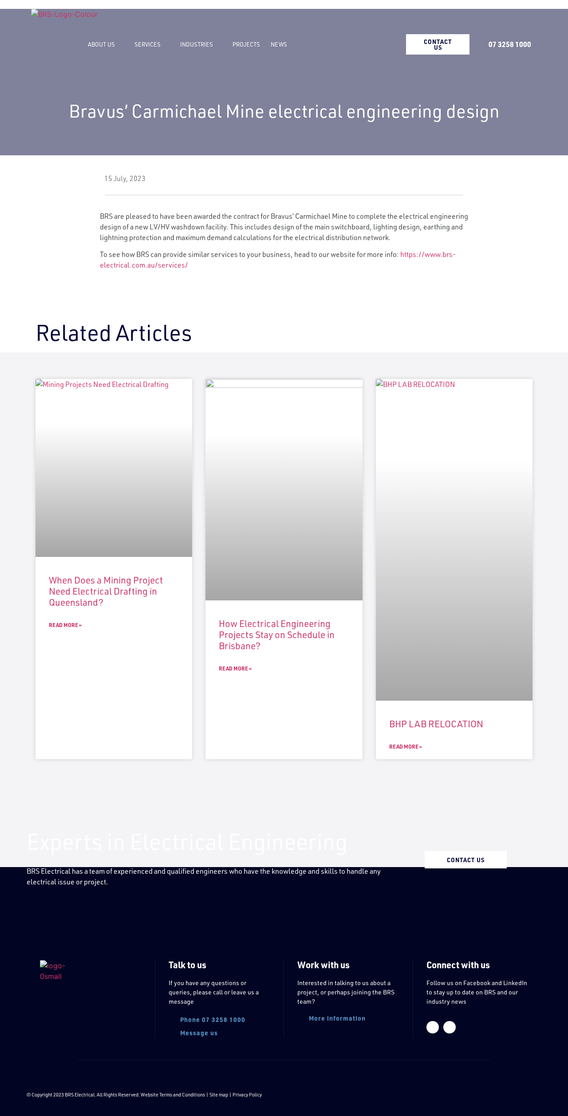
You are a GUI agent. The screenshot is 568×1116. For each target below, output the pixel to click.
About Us (101, 44)
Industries (196, 44)
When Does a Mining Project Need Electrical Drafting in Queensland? (106, 591)
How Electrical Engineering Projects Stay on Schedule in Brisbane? (277, 634)
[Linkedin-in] (449, 1027)
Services (147, 44)
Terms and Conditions (182, 1095)
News (279, 44)
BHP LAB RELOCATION (436, 724)
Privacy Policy (247, 1095)
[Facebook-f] (432, 1027)
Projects (246, 44)
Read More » (65, 624)
